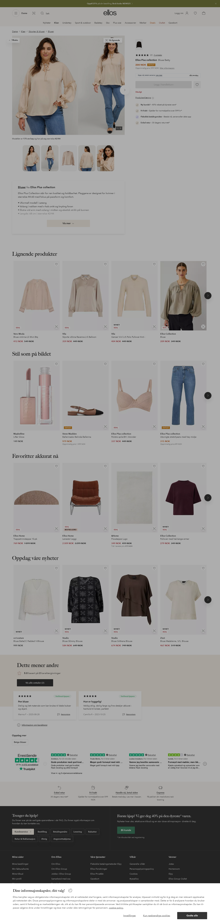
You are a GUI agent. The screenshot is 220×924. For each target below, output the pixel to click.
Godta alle (192, 915)
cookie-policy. (116, 907)
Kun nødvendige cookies (156, 915)
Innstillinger (129, 915)
